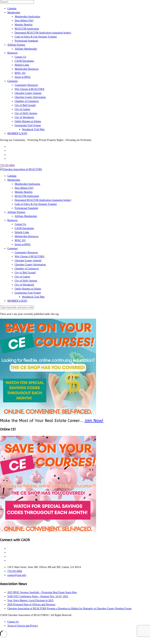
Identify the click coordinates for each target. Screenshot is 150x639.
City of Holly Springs (26, 113)
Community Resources (26, 85)
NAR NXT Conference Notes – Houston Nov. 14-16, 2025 (37, 596)
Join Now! (94, 420)
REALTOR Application (27, 28)
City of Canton (22, 109)
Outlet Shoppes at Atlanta (28, 121)
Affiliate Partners (16, 44)
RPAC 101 (20, 73)
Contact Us (20, 56)
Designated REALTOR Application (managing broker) (43, 32)
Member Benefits (23, 24)
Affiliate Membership (26, 48)
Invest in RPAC (23, 77)
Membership (13, 12)
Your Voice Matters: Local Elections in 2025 (30, 600)
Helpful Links (22, 65)
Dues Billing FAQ (24, 20)
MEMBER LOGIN (17, 133)
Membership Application (27, 16)
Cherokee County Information (30, 97)
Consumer (12, 81)
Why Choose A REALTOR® (29, 89)
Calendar (11, 8)
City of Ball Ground (25, 105)
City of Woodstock (24, 117)
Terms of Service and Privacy (22, 625)
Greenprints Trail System (28, 125)
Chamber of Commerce (27, 101)
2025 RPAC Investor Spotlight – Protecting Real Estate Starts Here (42, 592)
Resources (12, 52)
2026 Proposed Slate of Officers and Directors (31, 604)
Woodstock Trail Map (33, 129)
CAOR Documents (24, 61)
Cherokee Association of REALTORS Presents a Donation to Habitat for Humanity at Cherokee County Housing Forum (69, 608)
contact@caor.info (16, 575)
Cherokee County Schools (28, 93)
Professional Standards (26, 40)
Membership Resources (26, 69)
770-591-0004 (7, 165)
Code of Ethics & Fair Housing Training (36, 36)
